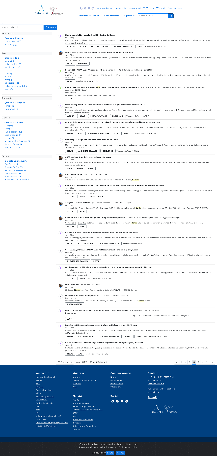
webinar (82, 64)
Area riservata (175, 8)
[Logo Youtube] (89, 8)
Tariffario (77, 400)
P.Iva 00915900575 (156, 383)
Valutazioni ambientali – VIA (48, 416)
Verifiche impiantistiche (84, 406)
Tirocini (76, 429)
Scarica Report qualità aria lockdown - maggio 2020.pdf (134, 310)
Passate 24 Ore (14, 167)
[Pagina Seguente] (212, 362)
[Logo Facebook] (81, 8)
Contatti (77, 383)
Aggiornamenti (117, 380)
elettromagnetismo (98, 133)
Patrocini (77, 423)
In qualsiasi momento (16, 161)
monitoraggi (12, 67)
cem (80, 133)
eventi (127, 133)
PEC (149, 389)
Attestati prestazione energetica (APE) (88, 411)
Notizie (9, 106)
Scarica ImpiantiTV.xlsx (89, 285)
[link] (2, 23)
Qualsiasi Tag (12, 58)
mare (9, 89)
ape (80, 354)
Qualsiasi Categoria (15, 103)
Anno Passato (13, 176)
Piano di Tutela (13, 144)
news (83, 46)
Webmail (160, 8)
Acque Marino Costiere (17, 141)
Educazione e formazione (84, 426)
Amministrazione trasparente (111, 8)
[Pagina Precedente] (176, 362)
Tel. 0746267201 (154, 380)
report (71, 46)
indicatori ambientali (16, 86)
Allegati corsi (12, 147)
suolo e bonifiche (122, 46)
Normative (11, 109)
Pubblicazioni (13, 132)
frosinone (117, 116)
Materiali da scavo (81, 403)
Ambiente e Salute (44, 403)
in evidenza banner (77, 261)
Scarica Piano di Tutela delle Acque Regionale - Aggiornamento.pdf (150, 217)
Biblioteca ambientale (83, 419)
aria (69, 98)
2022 (8, 70)
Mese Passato (13, 173)
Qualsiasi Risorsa (14, 38)
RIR (37, 413)
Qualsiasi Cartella (14, 122)
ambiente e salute (87, 151)
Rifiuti (38, 393)
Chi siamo (77, 377)
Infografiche (115, 387)
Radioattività (41, 400)
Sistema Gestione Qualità (84, 380)
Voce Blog (11, 44)
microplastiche (98, 116)
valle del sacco (99, 46)
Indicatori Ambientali (45, 377)
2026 (140, 46)
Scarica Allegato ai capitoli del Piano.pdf (113, 203)
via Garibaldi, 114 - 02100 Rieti (161, 377)
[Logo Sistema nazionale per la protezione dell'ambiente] (56, 11)
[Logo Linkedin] (93, 8)
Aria (38, 383)
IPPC (38, 406)
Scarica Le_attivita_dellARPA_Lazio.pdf (111, 295)
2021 (8, 77)
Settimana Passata (15, 170)
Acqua (9, 138)
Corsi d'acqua (13, 135)
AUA (38, 409)
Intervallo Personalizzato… (17, 179)
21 (208, 363)
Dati (9, 125)
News (113, 377)
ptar (8, 80)
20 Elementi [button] (66, 363)
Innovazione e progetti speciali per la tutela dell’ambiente (52, 424)
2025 (116, 133)
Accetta (121, 453)
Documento (13, 41)
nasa (90, 168)
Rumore (39, 387)
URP (75, 387)
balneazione (12, 83)
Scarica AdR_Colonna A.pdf (95, 174)
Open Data (41, 419)
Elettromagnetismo (45, 396)
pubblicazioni (13, 64)
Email (155, 389)
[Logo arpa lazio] (41, 11)
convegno (108, 151)
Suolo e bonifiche (44, 390)
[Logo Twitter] (85, 8)
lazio (8, 73)
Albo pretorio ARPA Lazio (141, 8)
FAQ (75, 416)
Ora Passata (12, 164)
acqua (9, 61)
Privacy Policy (99, 453)
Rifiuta (110, 453)
